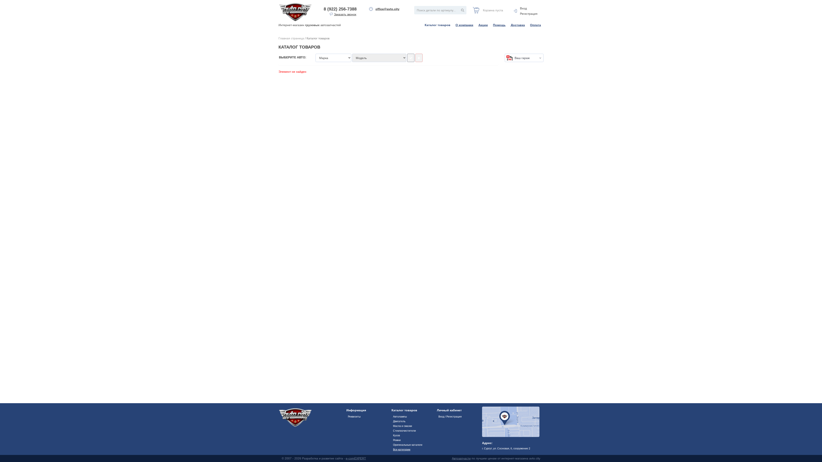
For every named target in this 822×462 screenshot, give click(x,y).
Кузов (396, 435)
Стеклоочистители (404, 430)
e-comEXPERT (356, 458)
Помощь (499, 25)
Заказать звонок (345, 14)
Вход (523, 8)
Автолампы (400, 416)
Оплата (535, 25)
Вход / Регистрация (450, 416)
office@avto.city (387, 9)
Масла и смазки (402, 426)
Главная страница (291, 38)
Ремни (397, 440)
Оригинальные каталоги (407, 444)
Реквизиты (354, 416)
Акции (483, 25)
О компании (464, 25)
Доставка (518, 25)
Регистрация (529, 13)
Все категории (401, 449)
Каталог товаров (437, 25)
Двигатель (399, 421)
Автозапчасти (461, 458)
